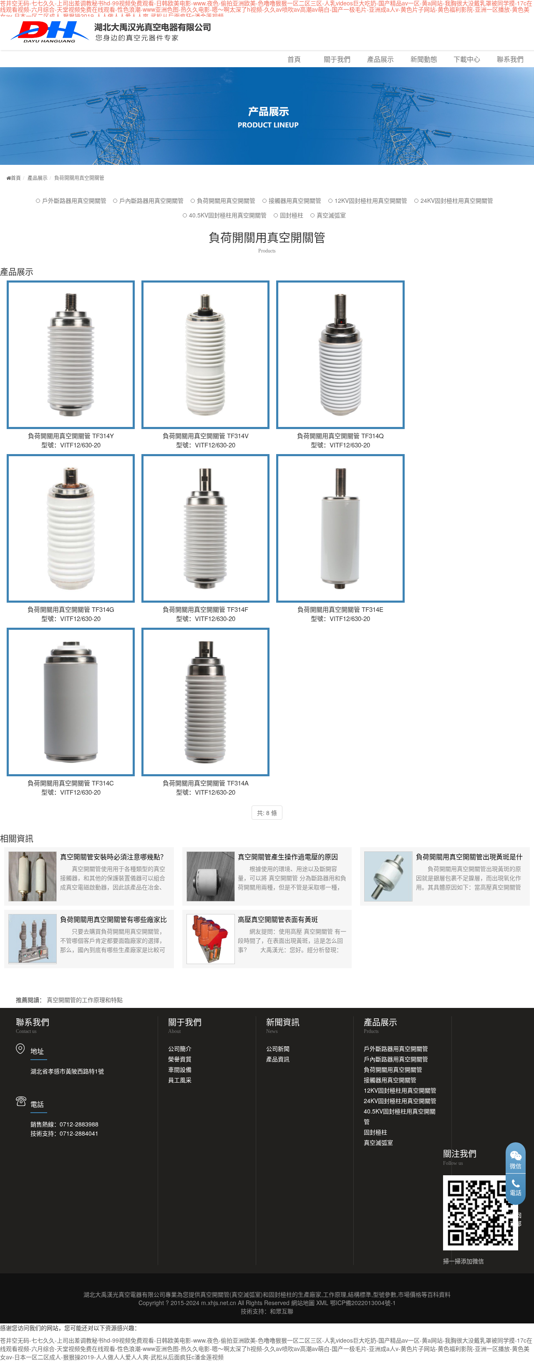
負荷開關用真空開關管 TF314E (340, 515)
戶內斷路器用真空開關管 (151, 200)
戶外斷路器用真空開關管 (74, 200)
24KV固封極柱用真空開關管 (457, 200)
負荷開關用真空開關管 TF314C (71, 689)
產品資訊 (278, 1059)
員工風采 (179, 1080)
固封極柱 (291, 215)
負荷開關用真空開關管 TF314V (205, 342)
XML (322, 1302)
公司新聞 (278, 1048)
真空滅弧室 (331, 215)
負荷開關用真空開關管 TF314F (205, 515)
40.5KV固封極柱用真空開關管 (228, 215)
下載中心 (466, 59)
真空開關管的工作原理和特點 (85, 999)
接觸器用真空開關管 (295, 200)
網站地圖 (303, 1302)
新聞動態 (424, 59)
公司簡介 (179, 1048)
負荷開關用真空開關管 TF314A (205, 689)
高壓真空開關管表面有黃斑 (278, 919)
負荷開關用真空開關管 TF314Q (340, 342)
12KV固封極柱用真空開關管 (371, 200)
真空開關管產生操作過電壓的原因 (288, 856)
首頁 (294, 59)
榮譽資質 (179, 1059)
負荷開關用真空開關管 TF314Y (71, 342)
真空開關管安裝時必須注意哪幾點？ (113, 856)
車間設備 (179, 1069)
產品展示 (380, 59)
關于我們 (337, 59)
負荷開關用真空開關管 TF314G (70, 515)
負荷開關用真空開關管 (226, 200)
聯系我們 (510, 59)
